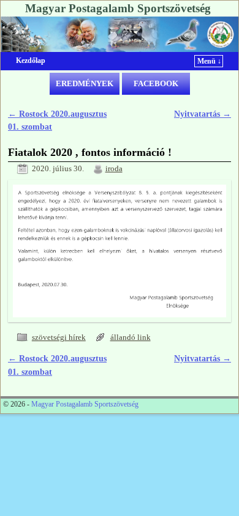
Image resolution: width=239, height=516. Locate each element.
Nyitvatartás (202, 114)
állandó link (130, 337)
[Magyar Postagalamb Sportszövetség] (119, 34)
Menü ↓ (209, 61)
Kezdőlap (30, 60)
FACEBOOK (156, 83)
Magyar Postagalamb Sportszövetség (118, 8)
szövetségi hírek (59, 337)
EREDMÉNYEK (84, 83)
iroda (114, 168)
